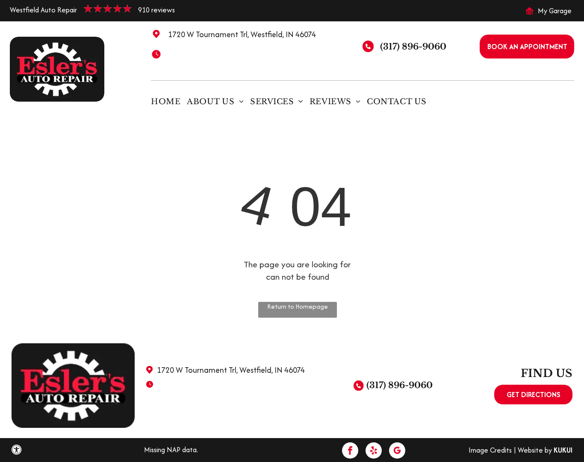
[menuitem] (169, 101)
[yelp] (374, 451)
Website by (535, 450)
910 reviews (156, 10)
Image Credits (490, 450)
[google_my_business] (397, 451)
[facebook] (350, 451)
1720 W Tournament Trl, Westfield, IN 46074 (242, 34)
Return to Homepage (297, 306)
